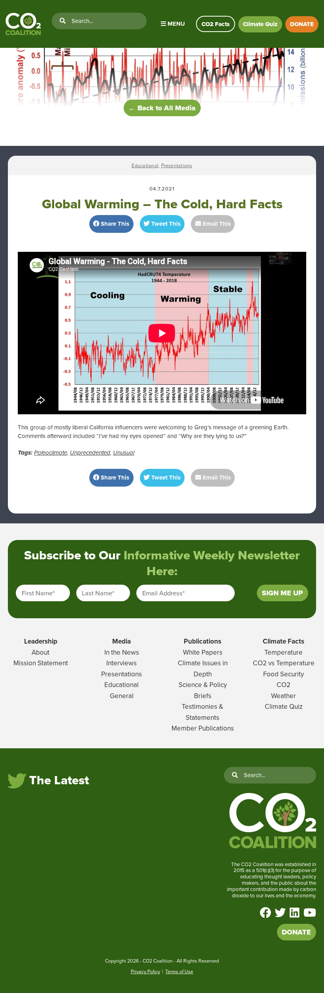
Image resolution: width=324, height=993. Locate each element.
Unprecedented (90, 452)
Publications (202, 641)
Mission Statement (40, 663)
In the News (121, 652)
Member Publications (202, 728)
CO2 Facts (216, 24)
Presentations (176, 165)
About (40, 652)
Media (121, 641)
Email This (216, 223)
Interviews (121, 663)
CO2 (283, 684)
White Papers (202, 652)
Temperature (283, 652)
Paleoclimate (50, 452)
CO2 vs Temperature (284, 663)
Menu (175, 23)
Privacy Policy (145, 971)
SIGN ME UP (282, 593)
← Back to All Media (162, 108)
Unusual (123, 452)
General (122, 695)
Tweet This (165, 223)
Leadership (40, 641)
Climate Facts (283, 641)
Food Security (283, 674)
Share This (114, 223)
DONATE (302, 24)
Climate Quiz (260, 24)
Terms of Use (179, 971)
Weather (283, 695)
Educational (145, 165)
